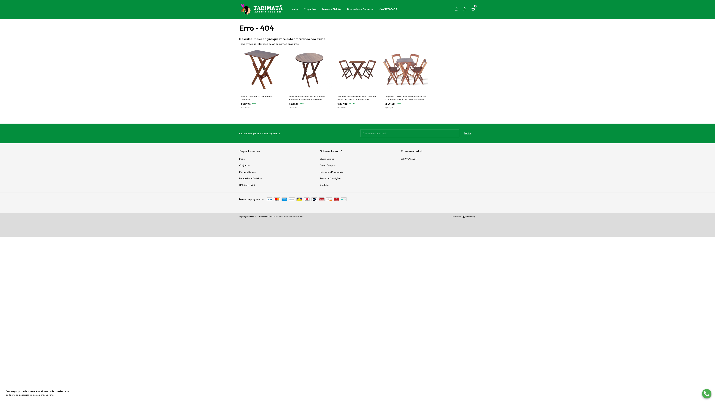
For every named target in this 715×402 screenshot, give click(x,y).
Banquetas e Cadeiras (360, 9)
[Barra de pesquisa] (456, 9)
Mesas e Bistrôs (331, 9)
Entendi (50, 394)
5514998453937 (409, 158)
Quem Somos (327, 158)
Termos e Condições (330, 178)
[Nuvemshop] (464, 217)
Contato (324, 185)
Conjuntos (310, 9)
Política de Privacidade (331, 171)
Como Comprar (328, 165)
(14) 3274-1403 (388, 9)
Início (295, 9)
